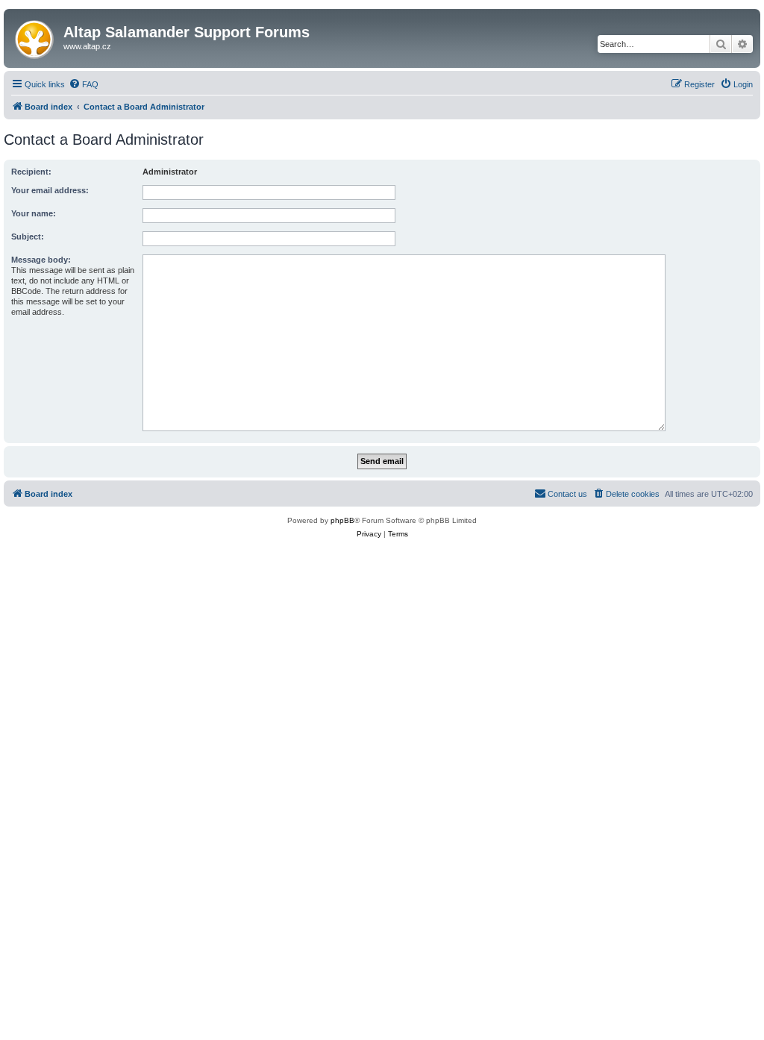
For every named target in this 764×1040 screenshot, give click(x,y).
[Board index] (35, 36)
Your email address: (50, 190)
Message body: (41, 259)
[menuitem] (83, 84)
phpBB (342, 520)
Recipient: (31, 171)
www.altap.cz (87, 46)
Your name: (33, 213)
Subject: (27, 236)
